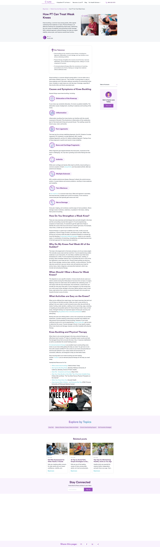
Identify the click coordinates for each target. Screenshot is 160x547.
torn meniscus (54, 193)
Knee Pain (51, 427)
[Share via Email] (81, 544)
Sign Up (88, 489)
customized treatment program (69, 236)
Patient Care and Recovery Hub (59, 9)
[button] (98, 544)
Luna (50, 36)
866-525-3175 (111, 2)
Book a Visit (108, 105)
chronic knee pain (79, 322)
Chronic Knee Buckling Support (88, 427)
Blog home (45, 9)
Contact (56, 357)
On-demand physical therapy (57, 345)
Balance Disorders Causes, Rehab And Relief (67, 427)
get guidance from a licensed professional (70, 311)
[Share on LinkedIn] (92, 544)
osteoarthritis (68, 167)
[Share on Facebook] (86, 544)
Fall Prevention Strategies (104, 427)
